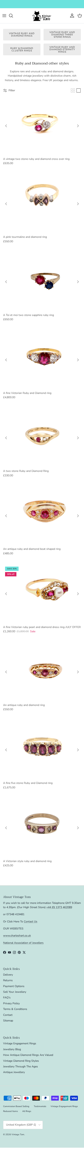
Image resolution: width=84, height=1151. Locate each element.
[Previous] (6, 126)
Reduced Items (10, 1111)
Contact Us (30, 921)
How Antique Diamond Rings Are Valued (28, 1055)
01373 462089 (71, 4)
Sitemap (8, 1020)
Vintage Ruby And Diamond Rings (22, 34)
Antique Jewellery (14, 1072)
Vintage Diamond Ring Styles (21, 1061)
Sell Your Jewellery (14, 992)
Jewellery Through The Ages (20, 1066)
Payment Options (13, 986)
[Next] (78, 126)
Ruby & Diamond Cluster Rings (21, 49)
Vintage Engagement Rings (19, 1043)
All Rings (26, 1111)
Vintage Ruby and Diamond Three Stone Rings (62, 34)
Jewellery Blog (12, 1049)
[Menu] (4, 15)
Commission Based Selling (16, 1106)
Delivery (8, 975)
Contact (8, 1015)
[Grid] (73, 90)
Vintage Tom (18, 1134)
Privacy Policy (11, 1003)
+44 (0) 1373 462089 (59, 907)
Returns (8, 980)
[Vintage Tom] (42, 15)
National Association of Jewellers (23, 943)
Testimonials (40, 1106)
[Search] (13, 15)
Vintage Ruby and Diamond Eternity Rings (62, 49)
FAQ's (7, 997)
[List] (78, 90)
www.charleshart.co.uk (17, 935)
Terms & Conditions (15, 1009)
